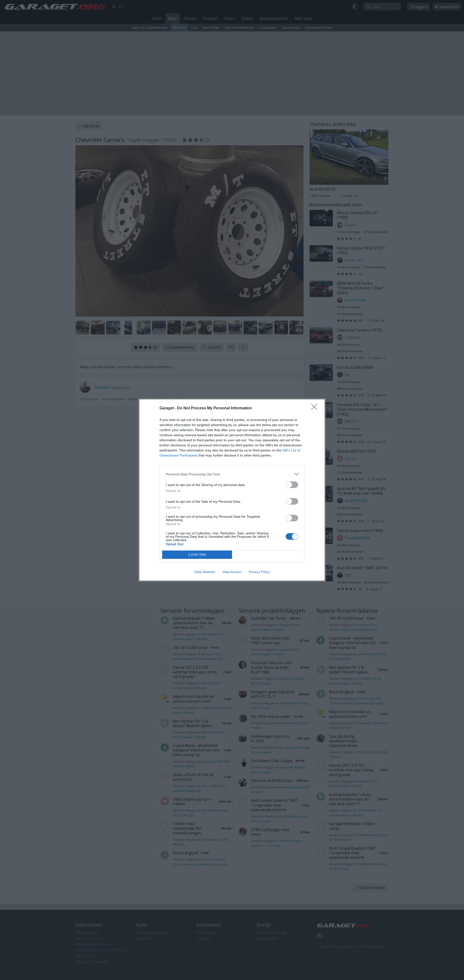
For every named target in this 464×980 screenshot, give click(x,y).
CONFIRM (197, 555)
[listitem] (232, 474)
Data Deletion (204, 572)
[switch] (292, 484)
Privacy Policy (259, 572)
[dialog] (232, 490)
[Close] (315, 408)
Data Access (232, 572)
